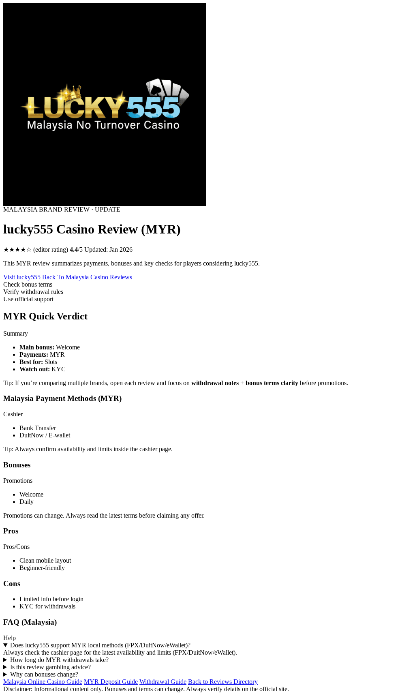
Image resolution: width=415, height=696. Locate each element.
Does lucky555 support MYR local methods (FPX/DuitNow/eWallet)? (100, 645)
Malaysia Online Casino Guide (42, 681)
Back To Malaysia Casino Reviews (87, 277)
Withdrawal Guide (162, 681)
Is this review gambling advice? (50, 667)
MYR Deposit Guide (111, 681)
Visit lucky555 (22, 277)
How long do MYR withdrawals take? (59, 659)
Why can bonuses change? (44, 674)
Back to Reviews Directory (223, 681)
